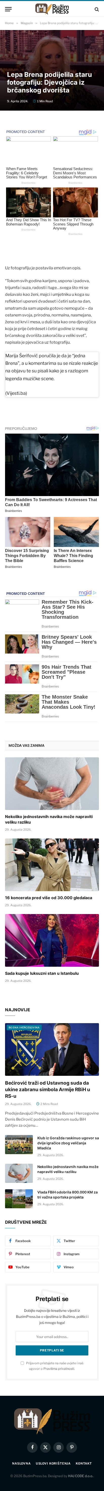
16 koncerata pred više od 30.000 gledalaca (48, 897)
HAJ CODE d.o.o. (80, 1476)
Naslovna (21, 1463)
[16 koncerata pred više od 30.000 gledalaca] (52, 864)
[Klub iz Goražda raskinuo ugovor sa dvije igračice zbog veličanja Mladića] (19, 1144)
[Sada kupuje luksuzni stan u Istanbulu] (52, 940)
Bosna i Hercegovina (24, 1027)
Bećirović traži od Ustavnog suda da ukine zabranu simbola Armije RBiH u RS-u (47, 1089)
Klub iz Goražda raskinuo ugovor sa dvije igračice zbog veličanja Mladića (68, 1143)
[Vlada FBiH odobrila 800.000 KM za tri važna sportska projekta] (19, 1198)
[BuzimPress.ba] (51, 9)
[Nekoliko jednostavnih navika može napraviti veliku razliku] (52, 783)
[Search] (96, 9)
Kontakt (84, 1463)
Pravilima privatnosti (58, 1369)
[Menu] (8, 9)
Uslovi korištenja (53, 1463)
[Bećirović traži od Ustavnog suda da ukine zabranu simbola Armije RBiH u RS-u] (52, 1049)
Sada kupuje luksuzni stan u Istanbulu (42, 973)
